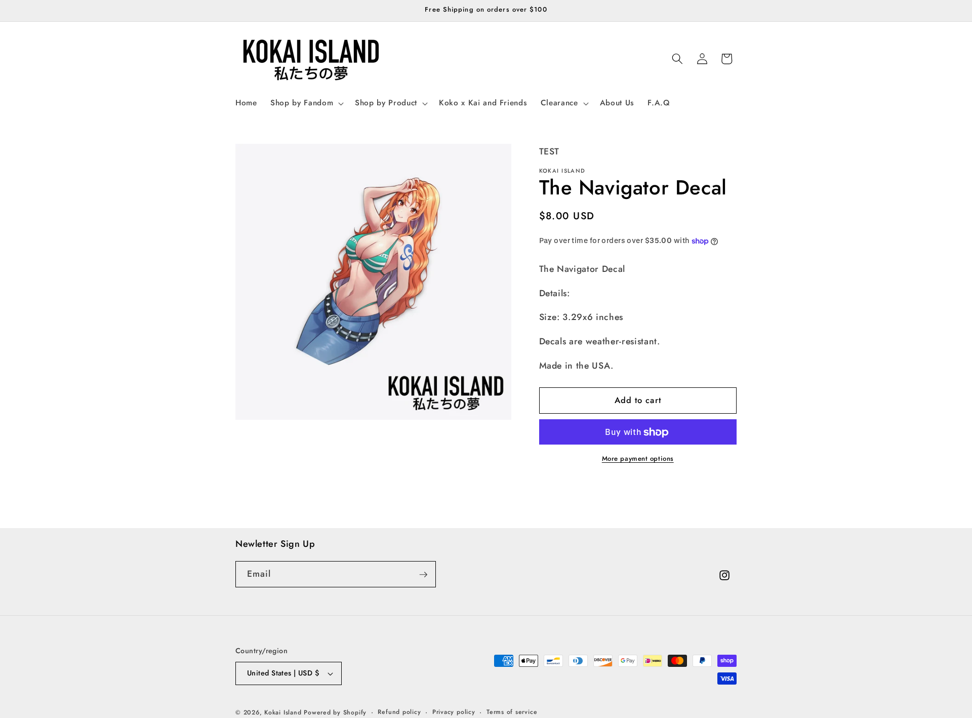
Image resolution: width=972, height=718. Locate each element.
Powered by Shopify (335, 712)
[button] (306, 103)
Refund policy (399, 711)
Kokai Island (282, 712)
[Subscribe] (423, 575)
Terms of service (512, 711)
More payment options (638, 459)
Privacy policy (453, 711)
